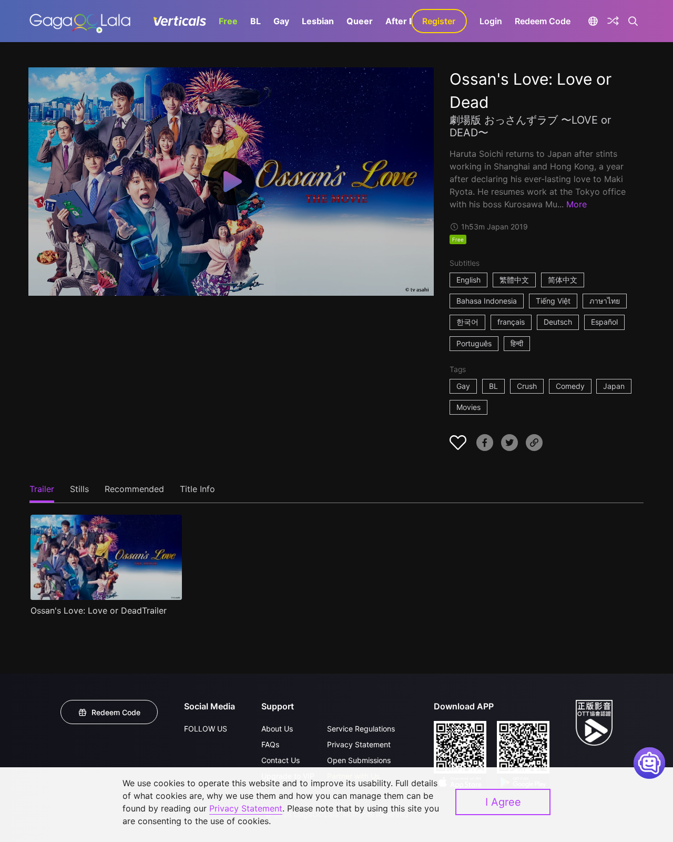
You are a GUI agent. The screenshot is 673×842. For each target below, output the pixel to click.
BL (255, 21)
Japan (614, 386)
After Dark (407, 21)
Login (491, 21)
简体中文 (562, 279)
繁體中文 (514, 279)
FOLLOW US (205, 728)
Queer (359, 21)
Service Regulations (361, 728)
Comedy (570, 386)
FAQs (270, 744)
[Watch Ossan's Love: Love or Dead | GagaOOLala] (79, 21)
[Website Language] (593, 21)
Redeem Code (542, 21)
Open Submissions (359, 760)
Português (474, 343)
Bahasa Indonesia (486, 300)
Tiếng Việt (553, 300)
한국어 (467, 321)
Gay (281, 21)
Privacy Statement (359, 744)
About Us (277, 728)
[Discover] (613, 21)
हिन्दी (517, 343)
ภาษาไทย (604, 300)
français (511, 321)
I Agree (503, 802)
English (468, 279)
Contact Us (280, 760)
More (576, 204)
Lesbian (318, 21)
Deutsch (558, 321)
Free (228, 21)
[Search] (633, 21)
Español (604, 321)
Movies (468, 407)
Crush (527, 386)
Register (438, 21)
